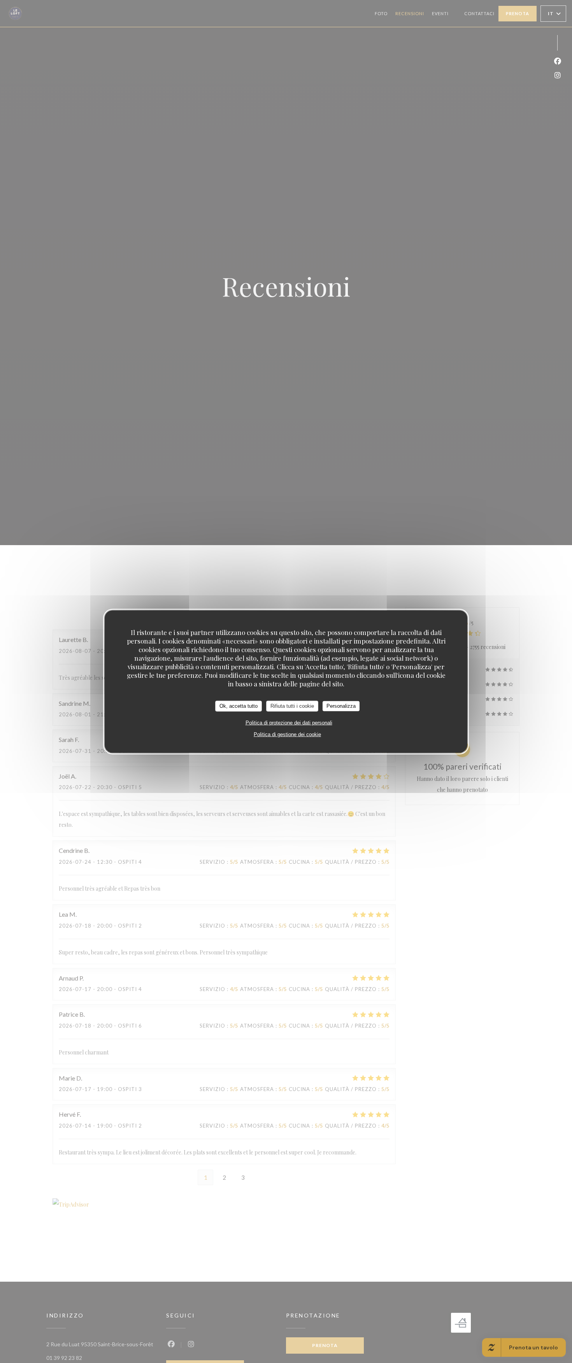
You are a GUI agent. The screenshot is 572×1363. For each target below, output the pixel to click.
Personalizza (341, 706)
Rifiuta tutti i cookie (292, 706)
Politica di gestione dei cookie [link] (287, 734)
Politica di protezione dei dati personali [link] (289, 722)
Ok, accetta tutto (238, 706)
